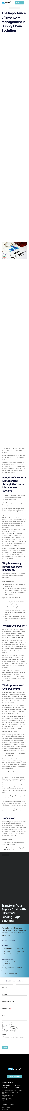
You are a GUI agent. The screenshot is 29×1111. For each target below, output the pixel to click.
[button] (25, 2)
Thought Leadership (15, 8)
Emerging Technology (9, 1030)
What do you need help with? (9, 1023)
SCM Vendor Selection (7, 1090)
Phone (3, 1015)
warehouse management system (14, 637)
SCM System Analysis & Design (8, 1093)
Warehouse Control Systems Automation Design (7, 1099)
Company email (6, 1008)
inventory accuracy (11, 533)
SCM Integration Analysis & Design (8, 1096)
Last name (4, 994)
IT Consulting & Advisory (10, 1027)
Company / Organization (8, 1001)
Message (4, 1034)
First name (4, 987)
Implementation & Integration (11, 1029)
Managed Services (8, 1025)
